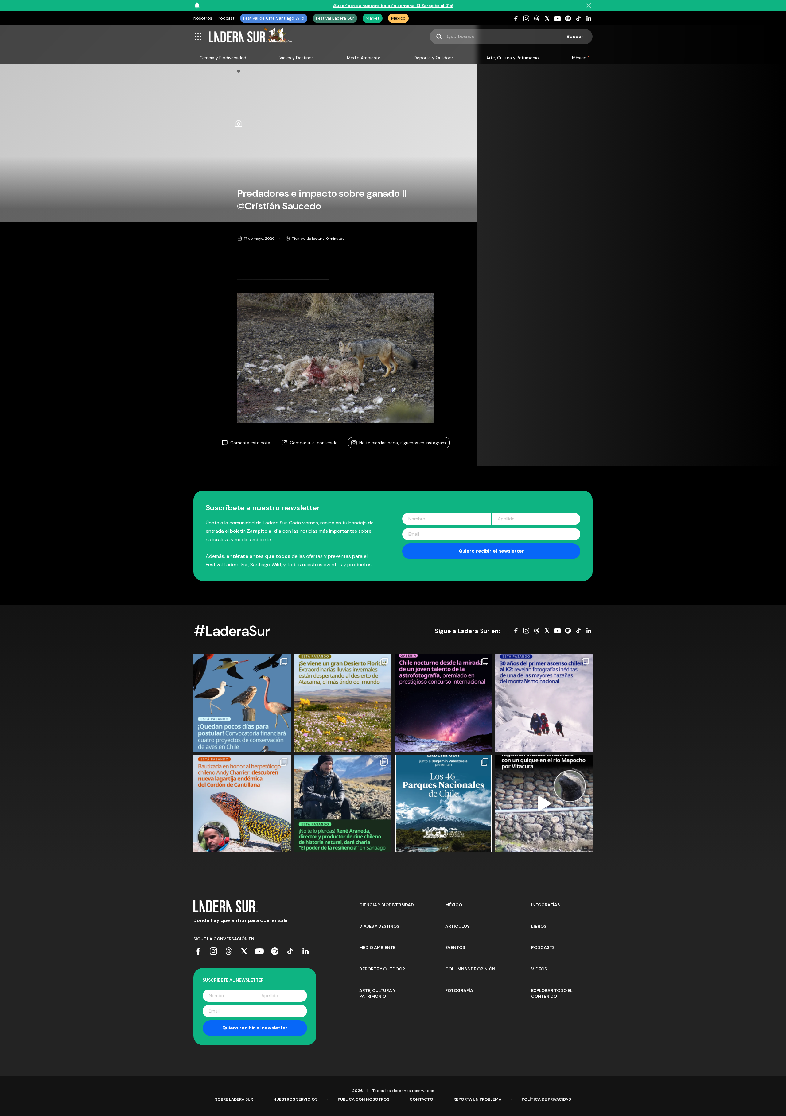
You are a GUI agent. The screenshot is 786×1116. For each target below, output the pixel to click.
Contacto (421, 1099)
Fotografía (459, 990)
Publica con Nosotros (363, 1099)
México (398, 18)
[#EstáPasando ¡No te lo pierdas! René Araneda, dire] (343, 803)
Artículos (457, 926)
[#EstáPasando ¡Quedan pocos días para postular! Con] (242, 703)
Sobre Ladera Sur (234, 1099)
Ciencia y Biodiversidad (223, 57)
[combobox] (511, 36)
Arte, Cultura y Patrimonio (512, 57)
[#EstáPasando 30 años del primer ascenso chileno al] (544, 703)
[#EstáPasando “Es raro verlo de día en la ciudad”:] (544, 803)
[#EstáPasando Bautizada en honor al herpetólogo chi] (242, 803)
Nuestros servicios (295, 1099)
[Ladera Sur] (250, 37)
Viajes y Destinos (296, 57)
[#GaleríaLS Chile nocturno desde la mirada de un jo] (443, 703)
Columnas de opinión (470, 969)
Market (372, 18)
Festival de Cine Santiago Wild (273, 18)
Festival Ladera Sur (335, 18)
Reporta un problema (477, 1099)
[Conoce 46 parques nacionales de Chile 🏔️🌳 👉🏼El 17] (443, 803)
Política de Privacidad (546, 1099)
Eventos (455, 947)
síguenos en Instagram (402, 442)
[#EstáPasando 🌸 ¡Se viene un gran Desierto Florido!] (343, 703)
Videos (539, 969)
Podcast (226, 18)
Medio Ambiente (363, 57)
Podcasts (542, 947)
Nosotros (202, 18)
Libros (538, 926)
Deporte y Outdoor (433, 57)
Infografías (545, 905)
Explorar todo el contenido (552, 993)
